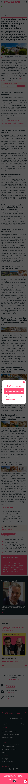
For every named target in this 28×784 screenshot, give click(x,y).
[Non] (26, 778)
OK (14, 781)
